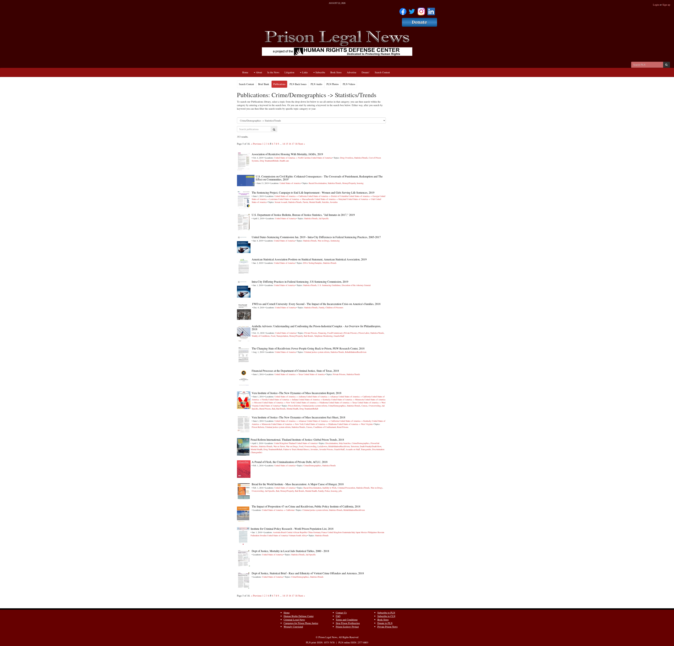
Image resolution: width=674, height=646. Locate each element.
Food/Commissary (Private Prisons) (342, 332)
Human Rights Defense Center (299, 616)
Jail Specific (324, 218)
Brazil (283, 532)
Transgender (366, 449)
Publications (279, 84)
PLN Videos (349, 84)
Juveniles (334, 202)
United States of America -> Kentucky (315, 399)
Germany (317, 532)
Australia (276, 532)
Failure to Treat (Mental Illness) (296, 449)
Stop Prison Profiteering (348, 623)
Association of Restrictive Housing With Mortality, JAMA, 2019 (287, 154)
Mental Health (315, 202)
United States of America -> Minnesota (347, 399)
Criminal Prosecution (346, 487)
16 (290, 143)
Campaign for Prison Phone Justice (301, 623)
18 (296, 143)
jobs (340, 490)
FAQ (338, 616)
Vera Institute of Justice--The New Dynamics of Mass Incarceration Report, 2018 (296, 393)
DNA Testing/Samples (312, 262)
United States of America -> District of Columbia (327, 196)
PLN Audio (316, 84)
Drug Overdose (346, 157)
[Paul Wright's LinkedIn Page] (431, 10)
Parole (305, 202)
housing (360, 183)
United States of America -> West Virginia (354, 424)
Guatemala (346, 532)
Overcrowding (375, 405)
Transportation (282, 335)
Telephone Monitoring (323, 335)
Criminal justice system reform (316, 352)
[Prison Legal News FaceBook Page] (403, 10)
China (310, 532)
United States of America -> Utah (361, 199)
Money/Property (349, 183)
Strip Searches (345, 443)
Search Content (382, 72)
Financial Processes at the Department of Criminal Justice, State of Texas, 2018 (295, 370)
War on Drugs (323, 240)
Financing (322, 332)
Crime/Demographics (337, 405)
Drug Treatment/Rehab (269, 160)
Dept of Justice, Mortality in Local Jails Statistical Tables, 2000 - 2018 (290, 551)
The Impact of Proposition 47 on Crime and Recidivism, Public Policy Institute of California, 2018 (306, 506)
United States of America (321, 157)
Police (327, 490)
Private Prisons (310, 332)
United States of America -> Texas (289, 374)
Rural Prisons (265, 408)
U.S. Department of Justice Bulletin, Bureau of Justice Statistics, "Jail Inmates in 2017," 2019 (303, 215)
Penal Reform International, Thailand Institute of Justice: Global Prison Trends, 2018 (297, 439)
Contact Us (341, 612)
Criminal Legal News (294, 619)
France (324, 532)
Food (273, 335)
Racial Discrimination (318, 183)
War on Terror (279, 446)
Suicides (325, 202)
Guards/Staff (339, 335)
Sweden (263, 535)
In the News (273, 72)
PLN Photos (332, 84)
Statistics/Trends (361, 157)
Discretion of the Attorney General (356, 285)
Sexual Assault (281, 202)
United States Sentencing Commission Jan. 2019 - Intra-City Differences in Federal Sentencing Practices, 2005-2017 (316, 237)
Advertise (351, 72)
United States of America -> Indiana (283, 399)
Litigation (289, 72)
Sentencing (335, 240)
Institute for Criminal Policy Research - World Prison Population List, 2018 (292, 528)
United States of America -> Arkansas (322, 396)
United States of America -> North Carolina (292, 157)
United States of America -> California (291, 196)
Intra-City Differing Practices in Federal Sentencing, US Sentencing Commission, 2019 (300, 281)
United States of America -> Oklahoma (311, 402)
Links (304, 72)
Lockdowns (322, 446)
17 (293, 143)
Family (321, 307)
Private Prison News (387, 626)
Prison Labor (363, 332)
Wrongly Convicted (293, 626)
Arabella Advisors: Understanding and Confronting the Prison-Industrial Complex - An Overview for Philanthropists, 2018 (316, 327)
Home (245, 72)
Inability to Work (329, 487)
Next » (301, 143)
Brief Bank (263, 84)
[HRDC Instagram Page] (421, 10)
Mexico (364, 532)
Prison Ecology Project (347, 626)
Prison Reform (294, 405)
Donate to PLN (384, 623)
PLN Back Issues (298, 84)
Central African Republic (296, 532)
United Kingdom (281, 443)
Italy (353, 532)
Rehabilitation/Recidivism (355, 352)
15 (287, 143)
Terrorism (355, 446)
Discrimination (331, 443)
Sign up (666, 4)
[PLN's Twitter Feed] (412, 10)
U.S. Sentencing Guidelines (329, 285)
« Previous (256, 143)
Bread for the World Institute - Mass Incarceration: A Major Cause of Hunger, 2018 (298, 484)
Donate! (365, 72)
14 (283, 143)
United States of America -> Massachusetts (296, 199)
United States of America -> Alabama (290, 396)
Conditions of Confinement (324, 427)
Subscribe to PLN (386, 612)
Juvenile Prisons (326, 449)
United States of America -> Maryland (330, 199)
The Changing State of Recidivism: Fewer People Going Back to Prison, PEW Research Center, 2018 (308, 348)
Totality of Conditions (261, 335)
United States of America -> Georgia (364, 196)
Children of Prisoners (334, 307)
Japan (358, 532)
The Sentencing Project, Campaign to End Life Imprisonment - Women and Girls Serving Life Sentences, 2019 (313, 192)
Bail (273, 408)
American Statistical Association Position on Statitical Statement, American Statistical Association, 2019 (309, 259)
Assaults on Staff (353, 449)
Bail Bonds (308, 335)
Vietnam (292, 535)
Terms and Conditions (347, 619)
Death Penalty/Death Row (370, 446)
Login (656, 4)
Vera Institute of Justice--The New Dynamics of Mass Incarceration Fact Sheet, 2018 (298, 417)
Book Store (336, 72)
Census (364, 405)
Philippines (372, 532)
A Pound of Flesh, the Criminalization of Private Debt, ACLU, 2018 (290, 462)
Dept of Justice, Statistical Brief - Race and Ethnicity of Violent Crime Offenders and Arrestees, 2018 (308, 573)
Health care (284, 160)
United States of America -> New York (278, 402)
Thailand (292, 443)
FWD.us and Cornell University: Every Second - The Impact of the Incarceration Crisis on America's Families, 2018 (316, 304)
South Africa (301, 535)
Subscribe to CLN (386, 616)
